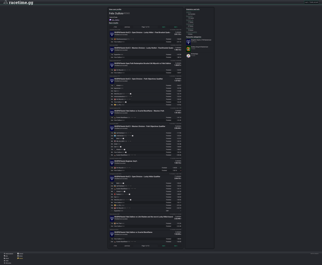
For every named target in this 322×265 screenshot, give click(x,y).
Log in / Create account (311, 2)
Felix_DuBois (115, 20)
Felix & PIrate (113, 17)
